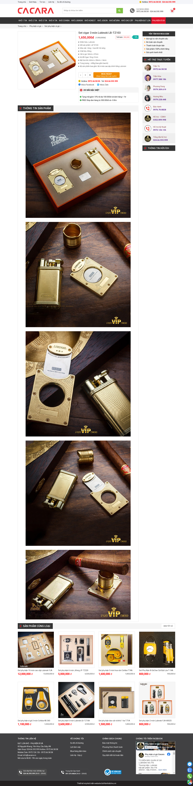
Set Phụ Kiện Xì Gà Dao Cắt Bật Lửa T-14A (156, 670)
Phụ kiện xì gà (158, 20)
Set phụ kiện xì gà (52, 26)
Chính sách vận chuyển (111, 751)
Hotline (189, 780)
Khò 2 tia (33, 20)
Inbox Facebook (87, 85)
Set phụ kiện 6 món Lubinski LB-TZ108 (74, 721)
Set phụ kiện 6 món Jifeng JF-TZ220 (73, 670)
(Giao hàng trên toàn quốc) (106, 75)
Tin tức (42, 2)
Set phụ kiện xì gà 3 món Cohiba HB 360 (34, 721)
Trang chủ (22, 26)
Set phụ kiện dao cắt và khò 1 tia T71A (114, 721)
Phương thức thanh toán (112, 747)
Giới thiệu (32, 2)
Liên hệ (51, 2)
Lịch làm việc (75, 747)
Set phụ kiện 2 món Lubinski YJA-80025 (155, 721)
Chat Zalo (189, 775)
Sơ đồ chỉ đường (77, 743)
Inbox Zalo (104, 85)
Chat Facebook (189, 769)
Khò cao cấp (127, 20)
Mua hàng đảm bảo (78, 751)
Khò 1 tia (23, 20)
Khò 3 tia (43, 20)
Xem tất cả (168, 626)
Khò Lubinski (77, 20)
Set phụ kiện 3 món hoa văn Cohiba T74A (115, 670)
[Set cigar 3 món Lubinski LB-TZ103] (47, 60)
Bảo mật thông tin (109, 743)
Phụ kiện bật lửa (142, 20)
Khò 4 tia (53, 20)
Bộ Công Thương (111, 776)
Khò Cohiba (64, 20)
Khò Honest (90, 20)
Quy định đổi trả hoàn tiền (112, 755)
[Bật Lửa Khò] (37, 10)
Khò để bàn (114, 20)
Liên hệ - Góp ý (76, 755)
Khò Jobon (103, 20)
